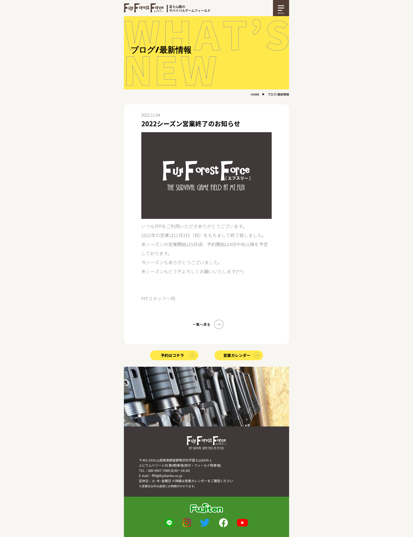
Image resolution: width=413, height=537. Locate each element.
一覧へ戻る (202, 324)
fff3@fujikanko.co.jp (167, 475)
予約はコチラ (172, 355)
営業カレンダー (236, 355)
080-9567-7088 (159, 470)
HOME (255, 94)
